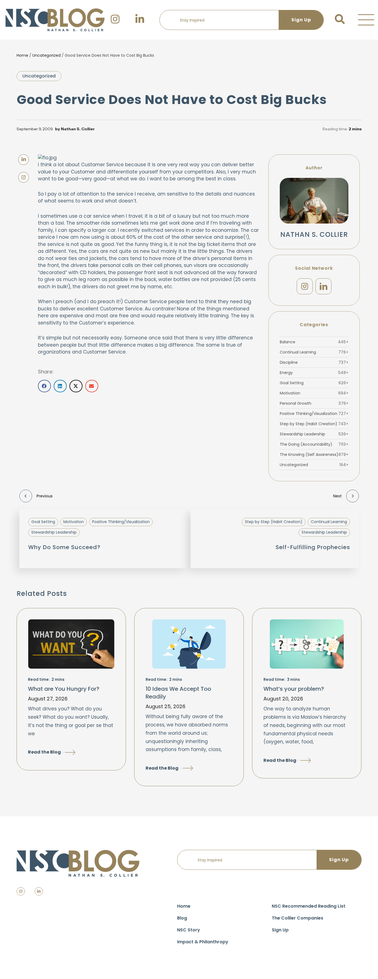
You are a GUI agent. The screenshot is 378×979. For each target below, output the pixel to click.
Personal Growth (314, 403)
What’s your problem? (293, 689)
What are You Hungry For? (63, 689)
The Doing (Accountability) (314, 444)
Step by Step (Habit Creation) (314, 424)
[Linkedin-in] (39, 891)
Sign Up (280, 930)
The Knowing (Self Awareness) (314, 454)
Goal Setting (314, 383)
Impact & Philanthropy (202, 942)
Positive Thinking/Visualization (314, 413)
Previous (45, 496)
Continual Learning (314, 352)
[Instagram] (305, 286)
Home (22, 55)
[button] (366, 20)
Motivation (314, 393)
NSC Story (188, 930)
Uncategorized (46, 55)
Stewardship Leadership (314, 434)
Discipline (314, 362)
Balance (314, 342)
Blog (182, 918)
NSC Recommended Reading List (308, 906)
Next (337, 496)
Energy (314, 372)
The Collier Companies (297, 918)
